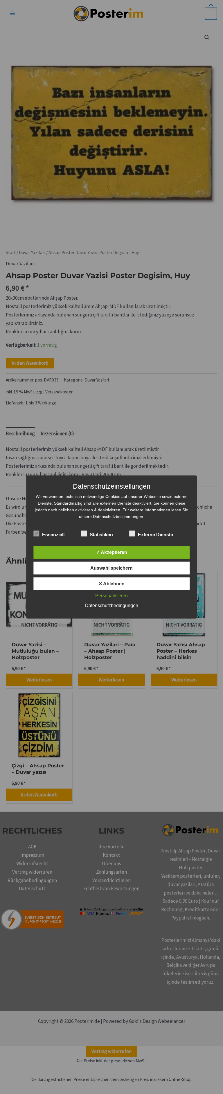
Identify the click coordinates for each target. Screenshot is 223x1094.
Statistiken (101, 534)
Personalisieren (111, 595)
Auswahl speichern (111, 568)
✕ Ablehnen (111, 583)
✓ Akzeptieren (111, 552)
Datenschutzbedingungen (111, 605)
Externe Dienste (155, 534)
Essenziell (53, 534)
